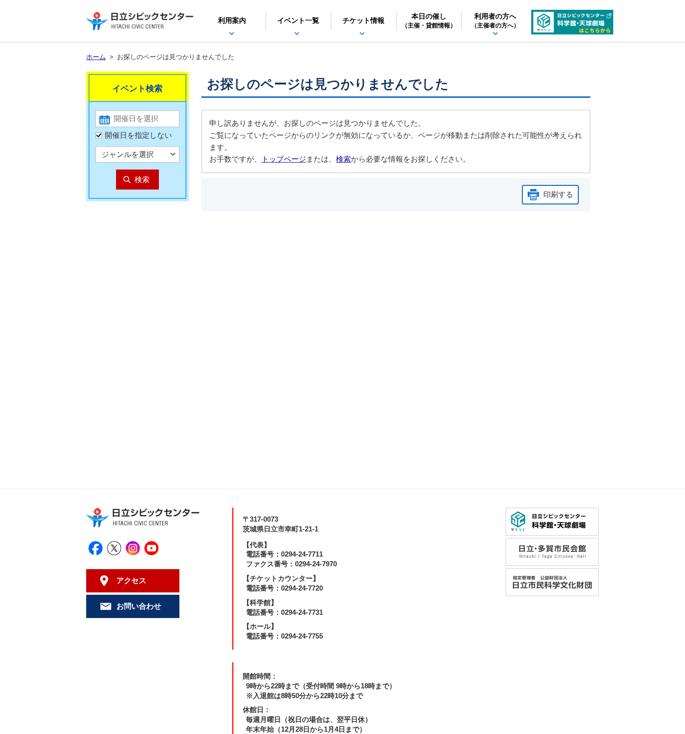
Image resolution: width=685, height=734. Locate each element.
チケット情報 (363, 20)
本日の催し (429, 21)
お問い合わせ (138, 606)
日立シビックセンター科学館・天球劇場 (572, 22)
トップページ (283, 159)
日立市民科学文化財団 (552, 582)
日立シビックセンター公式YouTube (151, 548)
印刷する (558, 194)
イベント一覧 (298, 20)
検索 (343, 159)
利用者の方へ (495, 21)
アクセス (131, 580)
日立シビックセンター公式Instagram (133, 548)
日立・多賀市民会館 (552, 552)
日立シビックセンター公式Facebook (96, 548)
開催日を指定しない (138, 135)
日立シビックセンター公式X (114, 548)
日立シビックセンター (139, 21)
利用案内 (232, 20)
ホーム (96, 57)
